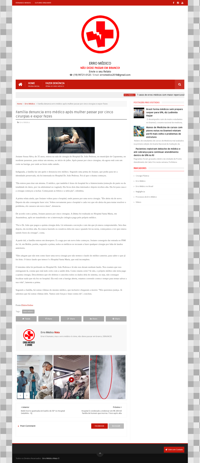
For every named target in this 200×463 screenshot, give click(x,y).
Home (34, 84)
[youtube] (182, 3)
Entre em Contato (175, 449)
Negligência (140, 192)
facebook (99, 426)
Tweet (27, 319)
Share (49, 319)
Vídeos (138, 202)
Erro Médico (123, 95)
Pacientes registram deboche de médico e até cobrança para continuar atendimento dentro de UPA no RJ (157, 152)
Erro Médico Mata (49, 458)
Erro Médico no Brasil (144, 186)
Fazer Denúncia (55, 84)
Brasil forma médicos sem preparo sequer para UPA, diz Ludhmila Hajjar (164, 112)
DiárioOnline (27, 305)
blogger (116, 426)
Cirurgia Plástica (142, 176)
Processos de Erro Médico (146, 197)
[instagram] (178, 3)
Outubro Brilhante (43, 3)
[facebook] (174, 3)
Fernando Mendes (23, 3)
